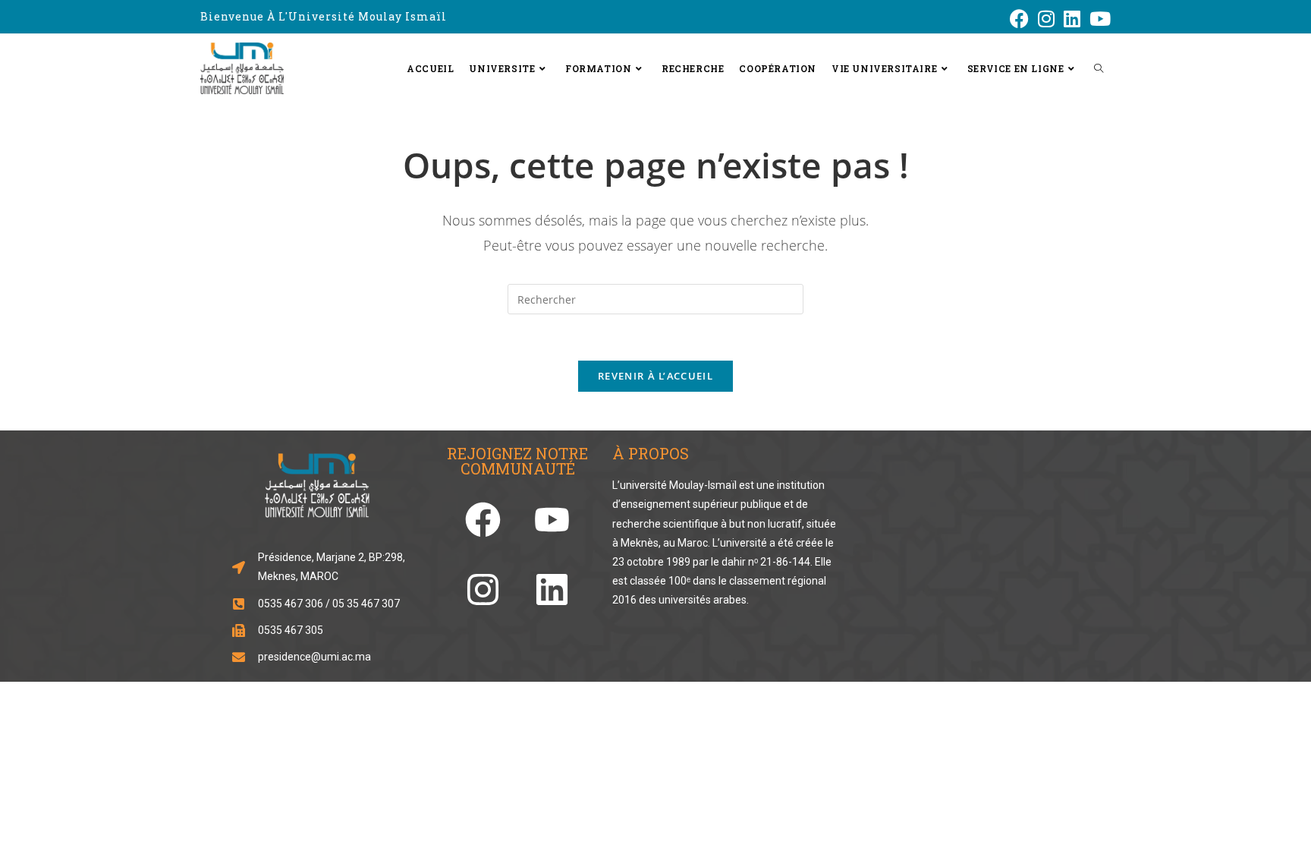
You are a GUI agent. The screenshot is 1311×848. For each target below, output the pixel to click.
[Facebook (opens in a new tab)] (1019, 18)
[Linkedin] (551, 589)
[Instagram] (482, 589)
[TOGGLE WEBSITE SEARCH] (1098, 68)
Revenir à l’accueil (655, 376)
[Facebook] (482, 519)
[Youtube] (551, 519)
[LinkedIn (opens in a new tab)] (1072, 18)
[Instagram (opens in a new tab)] (1046, 18)
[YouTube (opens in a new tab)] (1098, 18)
